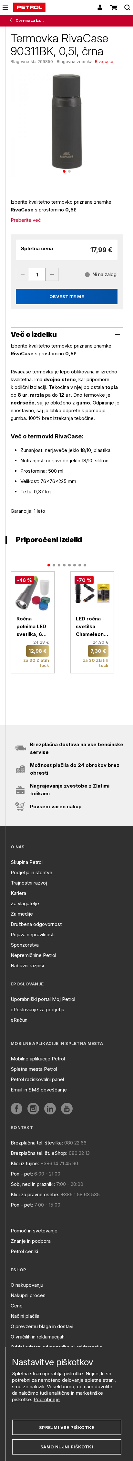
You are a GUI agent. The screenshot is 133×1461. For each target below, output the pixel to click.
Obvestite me (66, 296)
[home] (29, 7)
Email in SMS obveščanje (39, 1090)
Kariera (18, 893)
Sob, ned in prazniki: (33, 1184)
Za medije (22, 914)
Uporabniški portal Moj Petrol (43, 999)
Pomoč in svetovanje (34, 1231)
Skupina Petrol (27, 862)
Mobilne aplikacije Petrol (38, 1059)
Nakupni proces (28, 1295)
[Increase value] (52, 274)
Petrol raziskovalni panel (37, 1079)
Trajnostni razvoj (29, 883)
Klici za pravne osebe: (35, 1194)
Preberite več (26, 220)
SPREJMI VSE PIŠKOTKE (66, 1427)
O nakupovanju (27, 1285)
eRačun (19, 1020)
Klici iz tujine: (25, 1163)
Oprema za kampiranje (30, 20)
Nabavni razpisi (27, 965)
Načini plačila (25, 1316)
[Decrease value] (22, 274)
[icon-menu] (5, 7)
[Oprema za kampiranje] (12, 21)
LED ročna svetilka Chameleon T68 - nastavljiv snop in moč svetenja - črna (91, 627)
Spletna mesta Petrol (34, 1069)
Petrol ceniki (24, 1251)
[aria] (16, 1108)
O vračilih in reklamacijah (38, 1337)
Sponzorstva (25, 945)
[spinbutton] (37, 274)
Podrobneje (47, 1399)
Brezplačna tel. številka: (37, 1143)
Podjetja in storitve (31, 872)
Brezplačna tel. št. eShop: (39, 1153)
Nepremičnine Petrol (33, 955)
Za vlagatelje (25, 903)
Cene (17, 1306)
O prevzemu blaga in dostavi (42, 1326)
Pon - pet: (22, 1174)
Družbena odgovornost (36, 924)
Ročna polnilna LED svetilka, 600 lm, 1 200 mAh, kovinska (32, 627)
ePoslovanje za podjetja (37, 1009)
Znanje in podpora (31, 1241)
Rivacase (104, 61)
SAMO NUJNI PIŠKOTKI (66, 1446)
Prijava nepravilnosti (33, 934)
